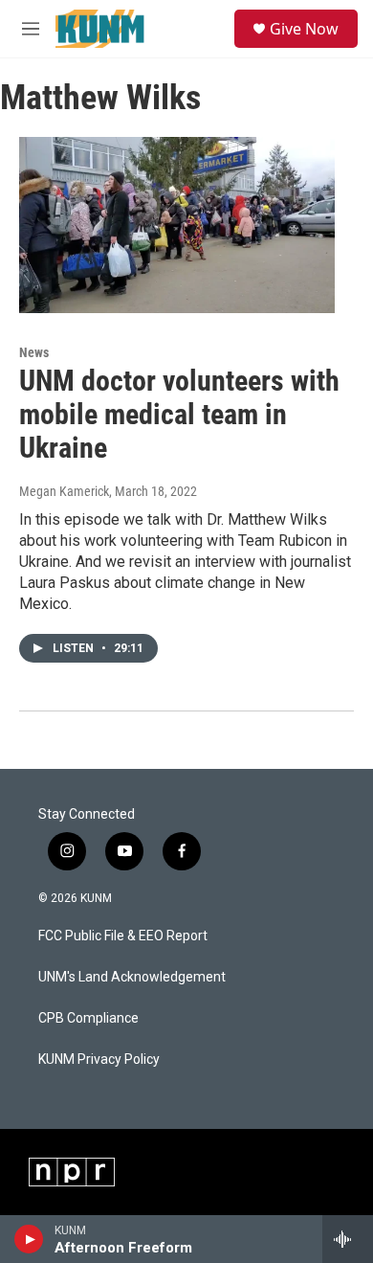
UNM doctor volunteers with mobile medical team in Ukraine (179, 414)
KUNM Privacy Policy (99, 1059)
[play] (29, 1239)
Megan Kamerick (64, 491)
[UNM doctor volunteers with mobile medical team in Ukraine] (177, 225)
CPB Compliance (88, 1018)
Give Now (304, 28)
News (34, 352)
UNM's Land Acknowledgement (132, 977)
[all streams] (347, 1239)
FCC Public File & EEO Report (123, 936)
